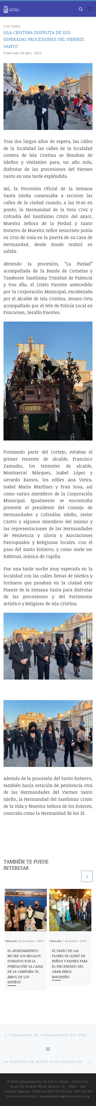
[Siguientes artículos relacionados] (87, 876)
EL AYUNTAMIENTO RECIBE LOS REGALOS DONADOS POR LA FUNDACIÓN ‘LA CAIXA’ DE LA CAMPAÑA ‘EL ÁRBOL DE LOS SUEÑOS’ (25, 966)
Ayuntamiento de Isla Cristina (44, 1081)
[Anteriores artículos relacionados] (74, 876)
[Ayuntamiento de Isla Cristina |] (11, 8)
